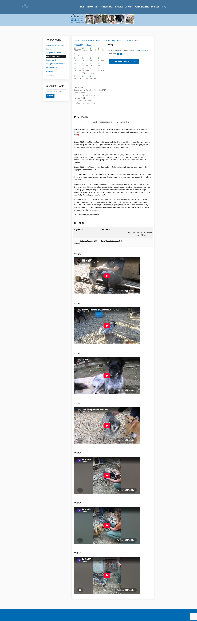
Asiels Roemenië (142, 7)
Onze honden (107, 7)
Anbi (97, 7)
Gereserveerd (51, 60)
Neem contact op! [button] (125, 61)
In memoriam (50, 75)
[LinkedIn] (76, 615)
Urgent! (48, 49)
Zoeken (50, 96)
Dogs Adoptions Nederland (84, 41)
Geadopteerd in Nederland (55, 64)
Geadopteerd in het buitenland (52, 69)
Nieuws (90, 7)
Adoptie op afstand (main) (105, 41)
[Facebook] (73, 615)
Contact (155, 7)
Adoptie (128, 7)
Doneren (119, 7)
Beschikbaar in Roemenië (55, 45)
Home (82, 7)
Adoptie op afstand (53, 56)
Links (163, 7)
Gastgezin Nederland (53, 53)
